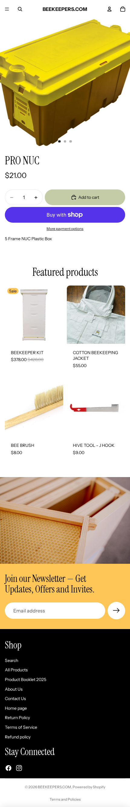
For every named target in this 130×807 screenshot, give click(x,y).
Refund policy (18, 736)
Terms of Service (21, 727)
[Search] (20, 9)
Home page (16, 708)
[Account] (109, 9)
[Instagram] (19, 768)
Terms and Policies (65, 799)
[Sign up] (116, 610)
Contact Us (15, 698)
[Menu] (7, 9)
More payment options (65, 229)
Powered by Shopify (89, 787)
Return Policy (17, 717)
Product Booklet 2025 (25, 679)
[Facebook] (8, 768)
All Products (16, 670)
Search (11, 660)
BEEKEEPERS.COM (54, 787)
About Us (14, 689)
